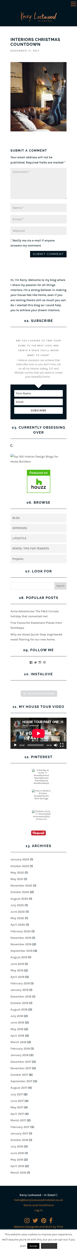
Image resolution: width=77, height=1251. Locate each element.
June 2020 (17, 911)
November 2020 (21, 885)
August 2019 (18, 957)
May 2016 (16, 1159)
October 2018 (19, 1003)
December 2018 (20, 996)
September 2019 (21, 950)
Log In (38, 1210)
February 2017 (20, 1127)
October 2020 (19, 892)
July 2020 (17, 905)
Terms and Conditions (38, 1205)
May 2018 (16, 1029)
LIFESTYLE (19, 538)
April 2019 (17, 977)
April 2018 (17, 1035)
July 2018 (16, 1016)
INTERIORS (19, 528)
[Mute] (56, 745)
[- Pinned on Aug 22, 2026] (20, 790)
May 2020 (17, 918)
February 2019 (20, 983)
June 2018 (17, 1022)
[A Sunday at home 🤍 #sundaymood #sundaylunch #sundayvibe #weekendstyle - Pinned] (41, 776)
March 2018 (18, 1042)
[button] (73, 4)
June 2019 (17, 964)
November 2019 (20, 944)
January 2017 (19, 1133)
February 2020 (20, 931)
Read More (49, 1246)
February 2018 (20, 1048)
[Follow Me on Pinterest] (38, 834)
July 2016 (16, 1146)
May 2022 (17, 872)
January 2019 (19, 990)
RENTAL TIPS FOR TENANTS (30, 548)
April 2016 (17, 1166)
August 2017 (18, 1087)
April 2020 (17, 924)
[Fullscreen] (62, 745)
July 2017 (16, 1094)
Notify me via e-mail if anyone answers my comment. (32, 243)
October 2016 (19, 1140)
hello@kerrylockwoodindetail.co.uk (38, 1200)
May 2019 (16, 970)
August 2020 (19, 898)
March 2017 (18, 1120)
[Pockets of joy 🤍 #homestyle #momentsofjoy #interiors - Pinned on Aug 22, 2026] (41, 815)
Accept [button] (33, 1246)
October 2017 (19, 1074)
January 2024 (19, 859)
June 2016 (17, 1153)
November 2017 (20, 1068)
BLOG (16, 518)
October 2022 (19, 866)
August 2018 (18, 1009)
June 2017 (17, 1101)
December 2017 (20, 1061)
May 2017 (16, 1107)
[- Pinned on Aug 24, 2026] (20, 770)
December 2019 (20, 938)
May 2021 (16, 879)
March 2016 (18, 1172)
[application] (38, 733)
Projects (17, 559)
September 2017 (21, 1081)
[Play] (15, 745)
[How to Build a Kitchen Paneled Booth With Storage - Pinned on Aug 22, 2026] (41, 794)
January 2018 (19, 1055)
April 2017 (17, 1114)
